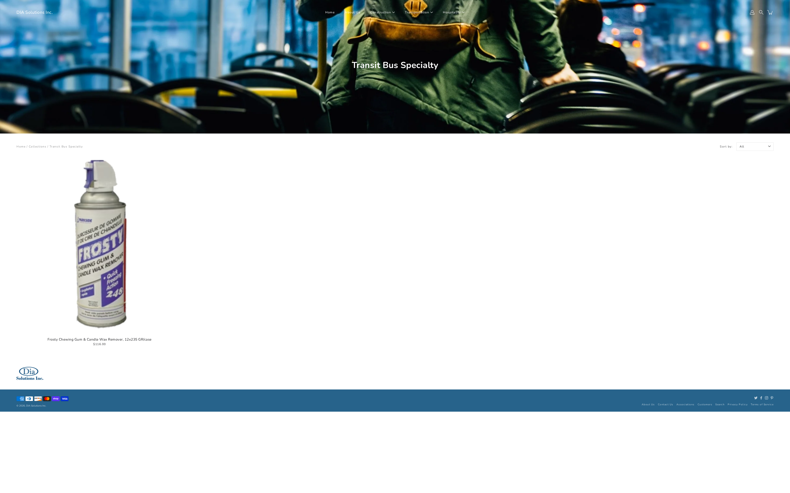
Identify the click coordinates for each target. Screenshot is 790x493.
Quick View (99, 245)
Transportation (417, 12)
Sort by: (726, 147)
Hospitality (452, 12)
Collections (37, 147)
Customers (705, 404)
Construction (380, 12)
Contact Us (665, 404)
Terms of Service (762, 404)
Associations (685, 404)
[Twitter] (755, 398)
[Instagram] (766, 398)
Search (720, 404)
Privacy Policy (738, 404)
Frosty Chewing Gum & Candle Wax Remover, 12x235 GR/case (100, 339)
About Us (352, 12)
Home (330, 12)
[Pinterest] (772, 398)
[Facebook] (761, 398)
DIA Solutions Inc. (34, 12)
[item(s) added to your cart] (770, 12)
